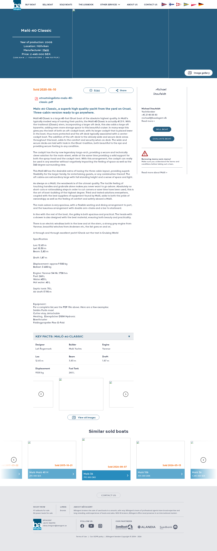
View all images (87, 417)
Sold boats (66, 4)
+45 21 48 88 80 (149, 114)
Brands (63, 510)
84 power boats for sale (43, 513)
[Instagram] (100, 526)
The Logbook (86, 4)
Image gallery (202, 72)
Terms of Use (81, 536)
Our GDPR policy (96, 536)
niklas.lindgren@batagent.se (55, 525)
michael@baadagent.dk (154, 117)
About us (132, 4)
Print (97, 90)
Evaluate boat (162, 138)
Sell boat (48, 4)
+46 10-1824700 (49, 523)
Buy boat (30, 4)
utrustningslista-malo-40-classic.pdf (56, 100)
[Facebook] (82, 526)
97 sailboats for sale (41, 510)
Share (123, 90)
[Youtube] (91, 526)
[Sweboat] (124, 527)
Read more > (148, 120)
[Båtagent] (17, 5)
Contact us (150, 4)
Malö (46, 50)
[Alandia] (146, 527)
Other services (108, 4)
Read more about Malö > (154, 172)
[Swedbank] (169, 527)
